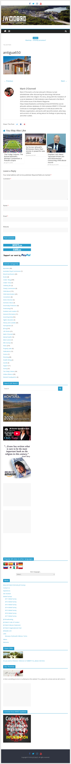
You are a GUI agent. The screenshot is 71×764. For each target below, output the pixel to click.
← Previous (8, 81)
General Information (9, 314)
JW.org (5, 328)
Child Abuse (6, 291)
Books (5, 277)
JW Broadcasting (8, 619)
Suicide (5, 363)
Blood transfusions (9, 274)
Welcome (6, 642)
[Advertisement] (17, 494)
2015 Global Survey (10, 610)
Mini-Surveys (7, 343)
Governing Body (8, 317)
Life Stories (6, 331)
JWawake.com (7, 631)
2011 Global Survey (10, 599)
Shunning (6, 357)
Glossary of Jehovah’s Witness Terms (16, 636)
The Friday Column (8, 371)
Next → (64, 81)
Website (6, 227)
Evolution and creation (10, 311)
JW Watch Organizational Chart (12, 628)
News (5, 346)
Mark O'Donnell (7, 334)
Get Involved (7, 593)
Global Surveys (7, 596)
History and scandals (9, 323)
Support (5, 366)
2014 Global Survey (10, 607)
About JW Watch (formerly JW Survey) (14, 585)
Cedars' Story (7, 283)
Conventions (7, 297)
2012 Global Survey (10, 602)
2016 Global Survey (10, 613)
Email (5, 216)
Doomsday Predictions (10, 305)
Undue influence (8, 374)
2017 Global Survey (10, 616)
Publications (6, 351)
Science (5, 354)
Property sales (7, 348)
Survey (5, 368)
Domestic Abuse (8, 303)
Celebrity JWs (7, 285)
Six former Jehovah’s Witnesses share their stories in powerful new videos (35, 150)
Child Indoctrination (9, 294)
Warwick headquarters (9, 377)
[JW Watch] (35, 6)
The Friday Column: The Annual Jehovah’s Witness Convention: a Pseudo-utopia (13, 157)
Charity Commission (9, 288)
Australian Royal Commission (12, 271)
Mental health (7, 337)
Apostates (6, 268)
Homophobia (7, 325)
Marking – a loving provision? (35, 40)
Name (6, 206)
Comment (7, 179)
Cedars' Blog (7, 280)
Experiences (6, 591)
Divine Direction (8, 300)
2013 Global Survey (10, 604)
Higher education (8, 320)
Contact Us (6, 588)
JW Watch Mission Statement (12, 625)
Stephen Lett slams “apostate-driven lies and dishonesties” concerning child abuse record (57, 158)
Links (4, 634)
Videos (5, 639)
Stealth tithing (7, 360)
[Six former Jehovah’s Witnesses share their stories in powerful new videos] (35, 135)
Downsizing (6, 308)
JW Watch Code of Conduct (11, 622)
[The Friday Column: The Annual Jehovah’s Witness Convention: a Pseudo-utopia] (12, 135)
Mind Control (7, 340)
